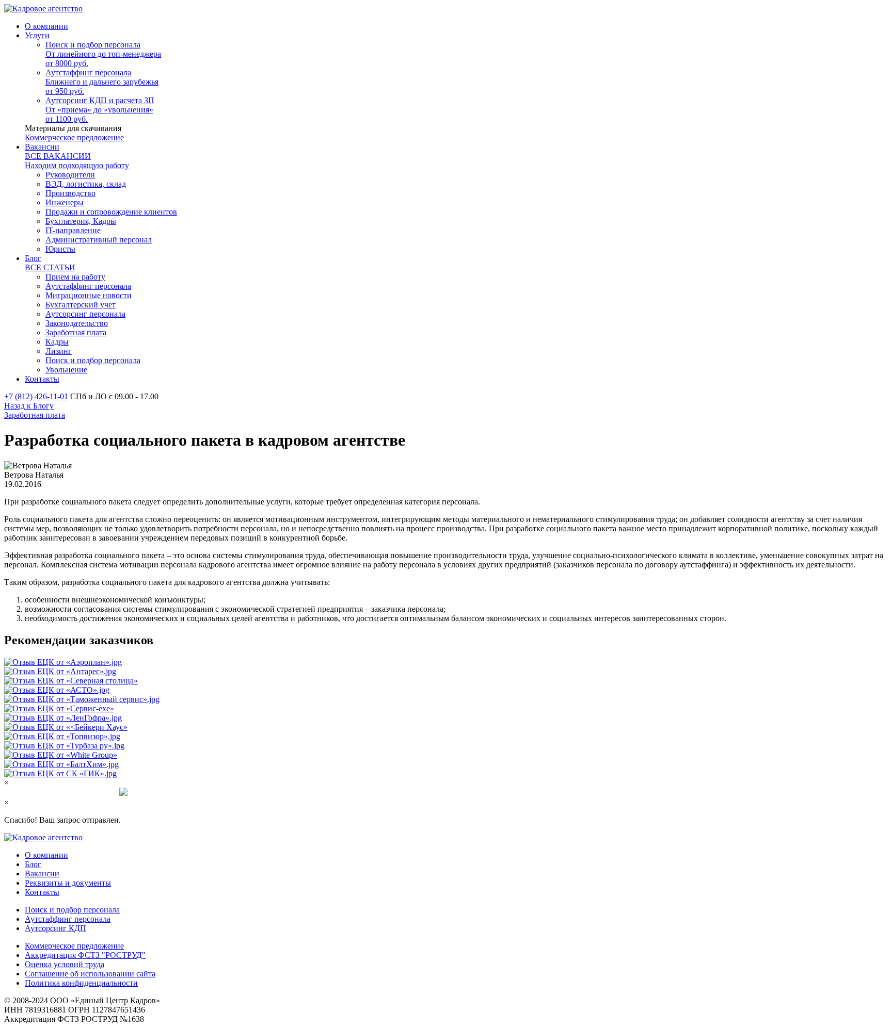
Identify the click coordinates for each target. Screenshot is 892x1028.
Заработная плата (34, 415)
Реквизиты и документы (68, 882)
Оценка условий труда (64, 964)
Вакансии (42, 873)
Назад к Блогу (29, 405)
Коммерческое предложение (74, 137)
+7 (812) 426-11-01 (36, 396)
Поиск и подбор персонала (72, 909)
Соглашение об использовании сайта (90, 973)
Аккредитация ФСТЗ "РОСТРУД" (85, 955)
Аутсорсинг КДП (55, 928)
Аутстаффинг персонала (67, 919)
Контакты (42, 892)
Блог (33, 864)
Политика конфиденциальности (81, 982)
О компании (46, 855)
